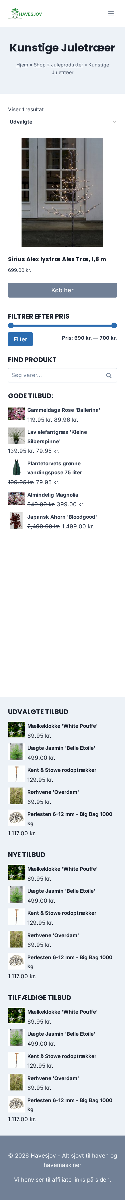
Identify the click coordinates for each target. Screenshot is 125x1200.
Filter (20, 339)
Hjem (22, 64)
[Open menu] (111, 13)
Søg (110, 375)
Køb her (62, 290)
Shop (40, 64)
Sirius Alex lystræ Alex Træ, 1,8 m (57, 259)
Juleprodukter (67, 64)
